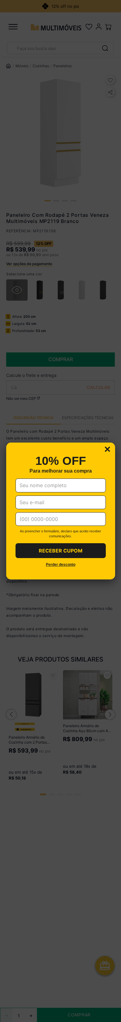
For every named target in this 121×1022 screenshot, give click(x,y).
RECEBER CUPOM (61, 551)
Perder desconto (60, 565)
